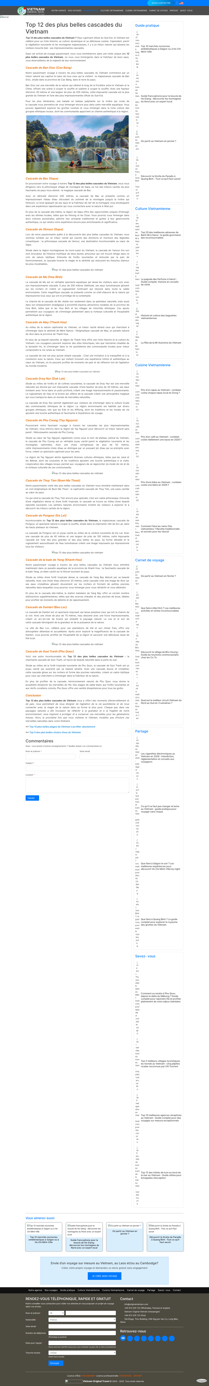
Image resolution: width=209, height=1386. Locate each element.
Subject (30, 763)
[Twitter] (144, 1338)
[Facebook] (130, 1338)
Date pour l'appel (34, 1343)
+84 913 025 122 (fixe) (135, 1315)
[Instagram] (158, 1338)
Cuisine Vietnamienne (136, 10)
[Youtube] (137, 1338)
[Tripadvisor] (123, 1338)
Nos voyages (74, 10)
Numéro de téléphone (36, 1334)
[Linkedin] (165, 1338)
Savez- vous (186, 10)
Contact (177, 1290)
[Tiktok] (172, 1338)
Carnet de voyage (158, 10)
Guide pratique (91, 10)
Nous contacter (161, 3)
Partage (174, 10)
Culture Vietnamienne (112, 10)
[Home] (48, 10)
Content (30, 775)
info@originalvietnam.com (136, 1304)
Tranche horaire (34, 1353)
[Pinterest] (151, 1338)
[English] (181, 3)
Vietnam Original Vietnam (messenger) (142, 1311)
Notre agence (58, 10)
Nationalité (31, 1319)
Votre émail (85, 751)
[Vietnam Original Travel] (31, 10)
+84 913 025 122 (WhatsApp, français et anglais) (147, 1308)
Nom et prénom (34, 751)
